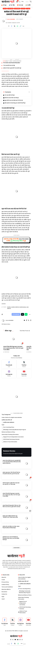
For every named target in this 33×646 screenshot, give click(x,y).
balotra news (10, 8)
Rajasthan (23, 8)
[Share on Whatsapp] (17, 26)
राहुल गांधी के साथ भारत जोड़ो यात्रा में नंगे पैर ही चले (14, 100)
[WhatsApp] (22, 640)
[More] (23, 26)
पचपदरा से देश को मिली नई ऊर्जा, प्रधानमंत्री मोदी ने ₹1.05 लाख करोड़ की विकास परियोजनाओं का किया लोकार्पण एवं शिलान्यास (12, 462)
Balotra (4, 8)
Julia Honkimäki (11, 19)
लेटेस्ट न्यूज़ (8, 330)
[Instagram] (30, 320)
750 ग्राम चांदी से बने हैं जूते (9, 95)
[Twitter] (28, 320)
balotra (9, 307)
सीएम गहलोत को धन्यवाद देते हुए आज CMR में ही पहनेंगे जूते (15, 102)
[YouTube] (15, 640)
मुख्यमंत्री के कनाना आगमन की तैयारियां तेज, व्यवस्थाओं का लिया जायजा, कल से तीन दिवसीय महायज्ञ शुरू (11, 538)
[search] (20, 1)
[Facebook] (26, 320)
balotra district (15, 307)
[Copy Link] (20, 26)
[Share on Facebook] (11, 26)
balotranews (17, 8)
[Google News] (17, 640)
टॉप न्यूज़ (28, 8)
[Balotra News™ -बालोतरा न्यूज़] (8, 1)
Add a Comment (19, 19)
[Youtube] (24, 373)
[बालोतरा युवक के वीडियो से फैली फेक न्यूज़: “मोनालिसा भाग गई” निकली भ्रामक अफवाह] (26, 518)
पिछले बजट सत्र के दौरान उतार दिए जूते (12, 97)
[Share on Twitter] (14, 26)
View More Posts (24, 330)
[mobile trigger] (30, 1)
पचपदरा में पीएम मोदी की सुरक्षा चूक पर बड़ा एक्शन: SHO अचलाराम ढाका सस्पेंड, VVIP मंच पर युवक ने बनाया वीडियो (13, 348)
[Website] (24, 320)
